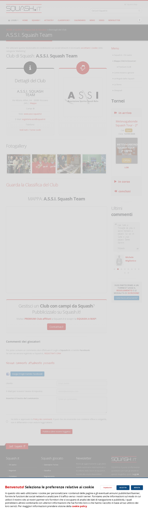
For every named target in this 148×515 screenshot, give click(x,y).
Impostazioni (107, 488)
